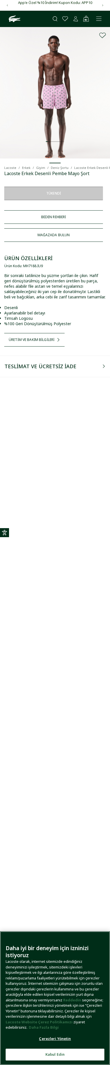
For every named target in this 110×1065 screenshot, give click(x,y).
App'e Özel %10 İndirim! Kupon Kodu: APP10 (55, 2)
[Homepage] (14, 19)
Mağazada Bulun (54, 235)
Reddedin (72, 1000)
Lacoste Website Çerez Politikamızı (39, 1021)
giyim (40, 168)
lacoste (10, 168)
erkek (26, 168)
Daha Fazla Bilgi (44, 1027)
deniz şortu (60, 168)
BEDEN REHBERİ (53, 217)
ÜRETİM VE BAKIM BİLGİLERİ (31, 339)
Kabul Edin (55, 1054)
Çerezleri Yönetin (55, 1038)
